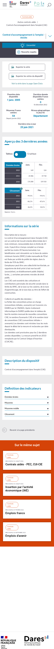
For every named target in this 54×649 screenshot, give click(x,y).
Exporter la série (22, 67)
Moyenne (9, 403)
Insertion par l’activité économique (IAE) (19, 488)
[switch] (20, 154)
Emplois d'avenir (16, 535)
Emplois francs (15, 513)
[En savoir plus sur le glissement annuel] (21, 188)
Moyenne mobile (12, 408)
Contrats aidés (27, 17)
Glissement (9, 414)
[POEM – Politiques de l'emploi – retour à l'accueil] (39, 4)
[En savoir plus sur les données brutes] (21, 163)
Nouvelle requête (28, 52)
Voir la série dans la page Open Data (27, 83)
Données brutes (11, 397)
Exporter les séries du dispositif (29, 76)
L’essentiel (31, 45)
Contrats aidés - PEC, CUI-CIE (23, 464)
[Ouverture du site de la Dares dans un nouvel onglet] (20, 4)
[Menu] (4, 4)
